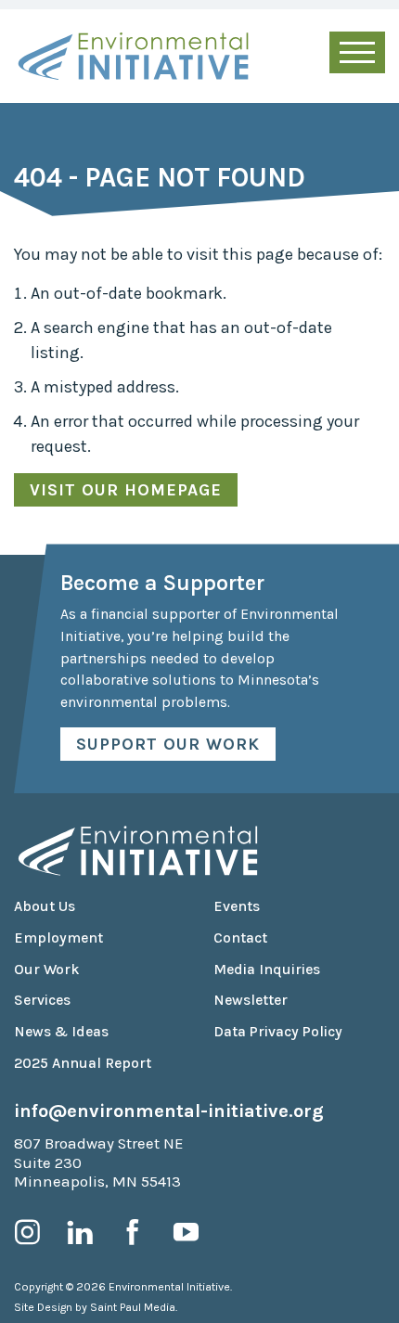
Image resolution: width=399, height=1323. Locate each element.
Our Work (47, 969)
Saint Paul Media (132, 1307)
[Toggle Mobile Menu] (357, 52)
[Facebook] (133, 1232)
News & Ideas (61, 1031)
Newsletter (250, 1000)
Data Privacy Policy (277, 1031)
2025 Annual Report (82, 1063)
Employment (58, 938)
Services (42, 1000)
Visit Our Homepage (126, 490)
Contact (240, 938)
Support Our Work (168, 744)
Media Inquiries (266, 969)
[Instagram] (27, 1232)
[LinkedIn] (80, 1232)
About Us (44, 906)
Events (236, 906)
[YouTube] (186, 1232)
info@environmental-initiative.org (169, 1110)
